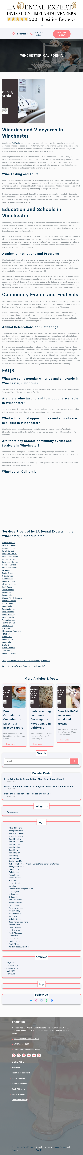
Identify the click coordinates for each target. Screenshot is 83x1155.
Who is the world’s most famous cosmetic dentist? (23, 666)
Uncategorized (12, 812)
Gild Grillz (6, 628)
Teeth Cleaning (8, 590)
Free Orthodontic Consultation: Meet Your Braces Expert (34, 779)
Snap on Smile (8, 612)
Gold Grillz (13, 880)
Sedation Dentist (9, 601)
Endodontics (7, 595)
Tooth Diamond (8, 623)
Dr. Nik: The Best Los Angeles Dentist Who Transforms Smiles (34, 864)
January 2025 (12, 968)
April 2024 (10, 971)
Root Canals (7, 587)
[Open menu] (42, 25)
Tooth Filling (7, 650)
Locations (22, 34)
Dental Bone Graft (9, 653)
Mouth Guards (8, 617)
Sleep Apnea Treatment (11, 631)
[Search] (74, 761)
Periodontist (7, 606)
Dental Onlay (7, 645)
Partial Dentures (8, 648)
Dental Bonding (8, 614)
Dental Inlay (7, 642)
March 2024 (11, 974)
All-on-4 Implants (9, 584)
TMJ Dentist (7, 634)
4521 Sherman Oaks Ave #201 (26, 1039)
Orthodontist (7, 576)
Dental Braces (8, 573)
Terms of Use (14, 936)
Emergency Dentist (10, 562)
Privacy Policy (14, 911)
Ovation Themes (59, 1147)
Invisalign (6, 570)
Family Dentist (8, 551)
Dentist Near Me (8, 543)
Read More (10, 744)
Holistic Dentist (8, 559)
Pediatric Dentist (9, 565)
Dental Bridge (7, 639)
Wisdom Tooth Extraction (12, 598)
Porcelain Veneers (9, 567)
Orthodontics (7, 579)
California (16, 143)
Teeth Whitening (8, 620)
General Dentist (8, 548)
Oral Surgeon (7, 603)
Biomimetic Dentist (10, 556)
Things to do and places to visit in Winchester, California (26, 660)
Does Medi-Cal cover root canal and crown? (27, 794)
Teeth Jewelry (7, 626)
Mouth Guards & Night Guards (21, 889)
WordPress (40, 1150)
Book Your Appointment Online (27, 1049)
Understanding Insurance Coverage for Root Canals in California (38, 786)
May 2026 (10, 963)
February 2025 (12, 965)
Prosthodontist (8, 609)
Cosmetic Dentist (9, 545)
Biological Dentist (9, 554)
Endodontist (7, 592)
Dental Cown (7, 637)
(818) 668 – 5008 (21, 1044)
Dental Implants (8, 581)
